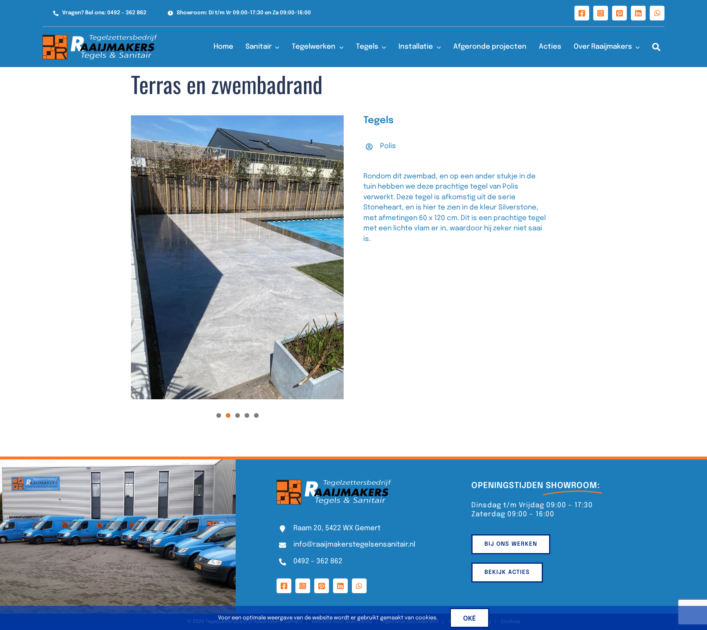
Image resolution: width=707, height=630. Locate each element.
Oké (469, 618)
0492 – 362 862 (317, 561)
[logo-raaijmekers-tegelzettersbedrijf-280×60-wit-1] (100, 38)
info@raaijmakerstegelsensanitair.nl (354, 544)
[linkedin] (638, 13)
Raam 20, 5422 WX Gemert (337, 528)
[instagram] (600, 13)
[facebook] (581, 13)
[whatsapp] (657, 13)
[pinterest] (619, 13)
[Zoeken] (656, 47)
